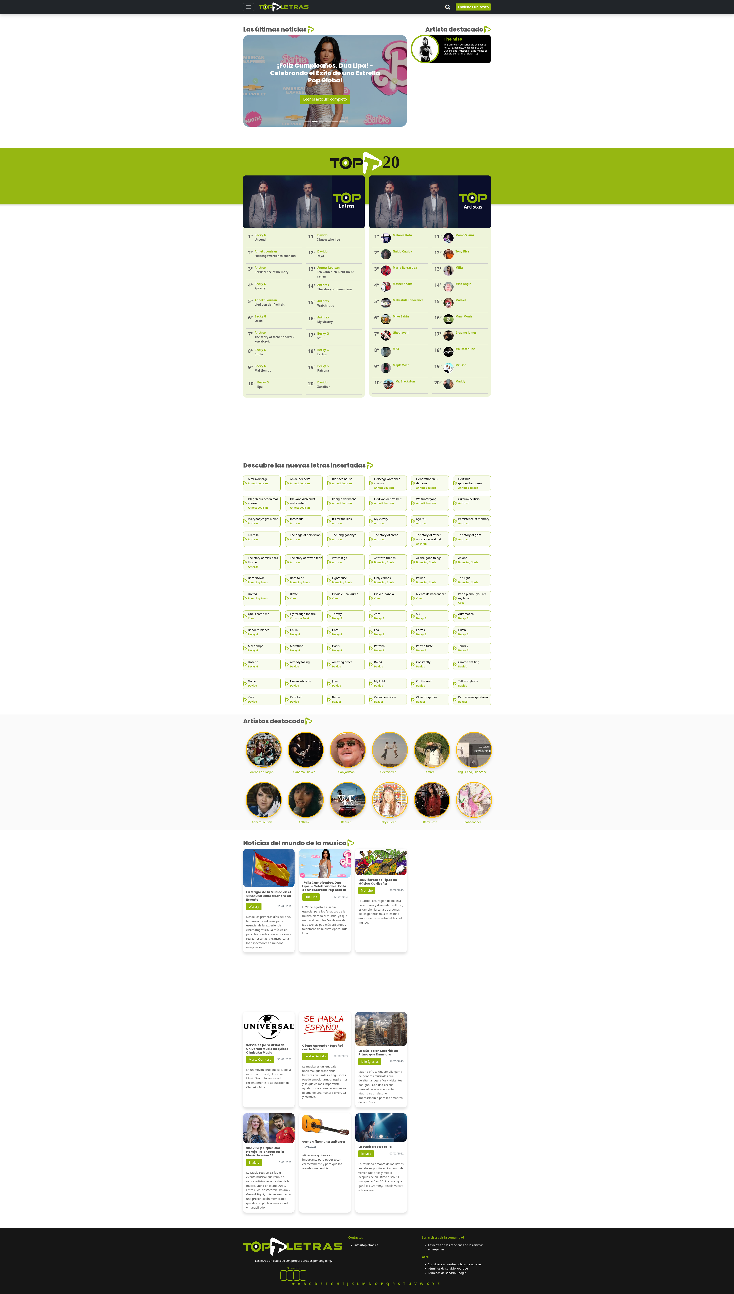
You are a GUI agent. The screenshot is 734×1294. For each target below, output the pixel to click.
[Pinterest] (290, 1275)
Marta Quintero (260, 1059)
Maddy (460, 381)
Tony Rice (462, 251)
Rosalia (366, 1154)
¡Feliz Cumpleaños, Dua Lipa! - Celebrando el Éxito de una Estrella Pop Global (324, 886)
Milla (459, 268)
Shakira (254, 1162)
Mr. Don (461, 365)
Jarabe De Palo (315, 1056)
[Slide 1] (308, 121)
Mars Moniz (464, 316)
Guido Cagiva (402, 251)
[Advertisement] (451, 99)
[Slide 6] (342, 121)
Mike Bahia (401, 316)
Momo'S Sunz (465, 235)
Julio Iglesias (370, 1061)
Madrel (461, 300)
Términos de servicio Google (447, 1273)
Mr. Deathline (465, 349)
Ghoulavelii (401, 332)
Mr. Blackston (405, 381)
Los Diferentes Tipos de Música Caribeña (377, 882)
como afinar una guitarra (323, 1141)
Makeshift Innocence (408, 300)
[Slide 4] (328, 121)
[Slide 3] (321, 121)
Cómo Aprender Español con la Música (322, 1047)
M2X (396, 349)
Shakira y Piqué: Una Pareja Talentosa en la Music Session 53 (265, 1152)
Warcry (254, 906)
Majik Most (401, 365)
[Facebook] (283, 1275)
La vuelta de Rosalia (375, 1147)
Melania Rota (402, 235)
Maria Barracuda (405, 268)
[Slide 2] (314, 121)
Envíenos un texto (473, 7)
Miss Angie (463, 284)
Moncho (367, 890)
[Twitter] (303, 1275)
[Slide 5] (335, 121)
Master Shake (402, 284)
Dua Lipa (311, 897)
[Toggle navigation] (248, 7)
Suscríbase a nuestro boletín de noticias (454, 1264)
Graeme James (466, 332)
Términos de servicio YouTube (448, 1268)
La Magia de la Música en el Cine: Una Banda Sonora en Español (268, 896)
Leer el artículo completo (325, 99)
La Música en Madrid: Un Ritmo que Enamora (378, 1053)
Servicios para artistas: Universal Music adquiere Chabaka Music (267, 1049)
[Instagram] (296, 1275)
